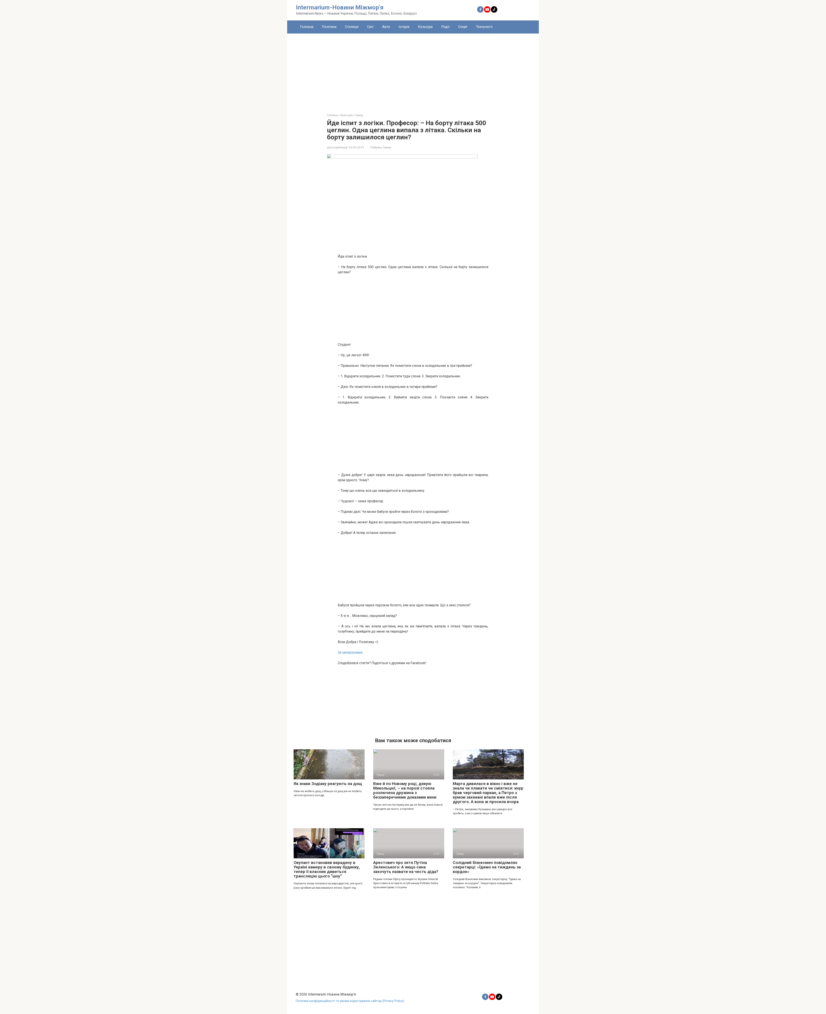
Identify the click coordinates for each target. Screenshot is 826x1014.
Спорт (462, 27)
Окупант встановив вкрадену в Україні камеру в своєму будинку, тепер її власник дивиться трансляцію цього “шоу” (327, 869)
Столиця (351, 27)
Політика (329, 27)
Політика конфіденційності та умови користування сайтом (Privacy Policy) (350, 1001)
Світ (370, 27)
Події (445, 27)
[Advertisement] (413, 70)
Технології (484, 27)
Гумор (387, 147)
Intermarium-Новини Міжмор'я (340, 7)
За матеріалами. (350, 652)
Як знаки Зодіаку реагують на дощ (328, 783)
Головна (306, 27)
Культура (425, 27)
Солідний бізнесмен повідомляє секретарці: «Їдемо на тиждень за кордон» (487, 867)
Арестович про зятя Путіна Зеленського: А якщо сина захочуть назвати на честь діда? (405, 867)
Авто (386, 27)
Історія (404, 27)
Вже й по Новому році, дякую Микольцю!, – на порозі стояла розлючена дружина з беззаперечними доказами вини (404, 790)
